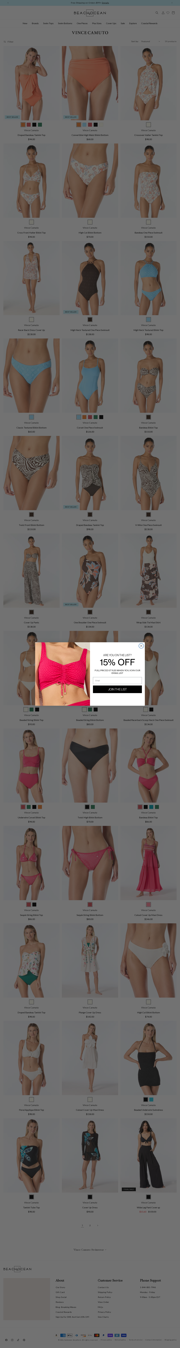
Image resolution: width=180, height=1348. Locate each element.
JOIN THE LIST (117, 689)
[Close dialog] (141, 645)
